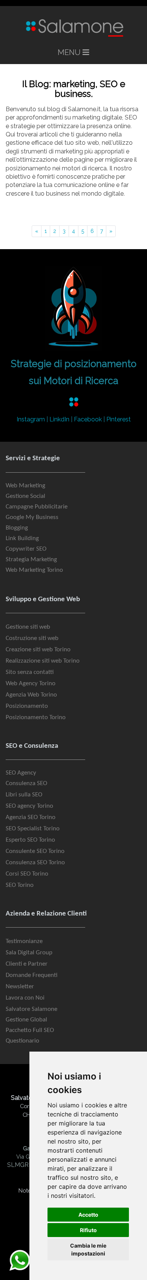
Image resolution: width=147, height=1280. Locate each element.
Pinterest (118, 419)
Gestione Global (26, 1020)
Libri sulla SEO (24, 795)
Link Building (22, 538)
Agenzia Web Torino (31, 695)
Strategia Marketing (31, 559)
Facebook (88, 419)
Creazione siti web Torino (38, 649)
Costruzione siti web (32, 638)
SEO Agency (21, 773)
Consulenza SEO (26, 783)
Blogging (17, 528)
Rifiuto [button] (88, 1230)
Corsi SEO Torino (27, 874)
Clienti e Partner (26, 964)
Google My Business (32, 517)
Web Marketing (25, 485)
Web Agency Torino (30, 683)
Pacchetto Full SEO (30, 1030)
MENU (70, 52)
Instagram (31, 419)
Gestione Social (25, 496)
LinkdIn (59, 419)
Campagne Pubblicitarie (36, 507)
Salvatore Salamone (31, 1009)
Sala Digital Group (29, 952)
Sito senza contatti (30, 672)
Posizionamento (27, 706)
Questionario (22, 1041)
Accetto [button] (88, 1214)
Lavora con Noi (25, 998)
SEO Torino (20, 885)
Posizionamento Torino (36, 717)
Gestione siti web (28, 627)
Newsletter (20, 986)
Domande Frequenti (31, 975)
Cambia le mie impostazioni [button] (88, 1249)
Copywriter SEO (26, 549)
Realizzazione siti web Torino (43, 661)
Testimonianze (24, 941)
